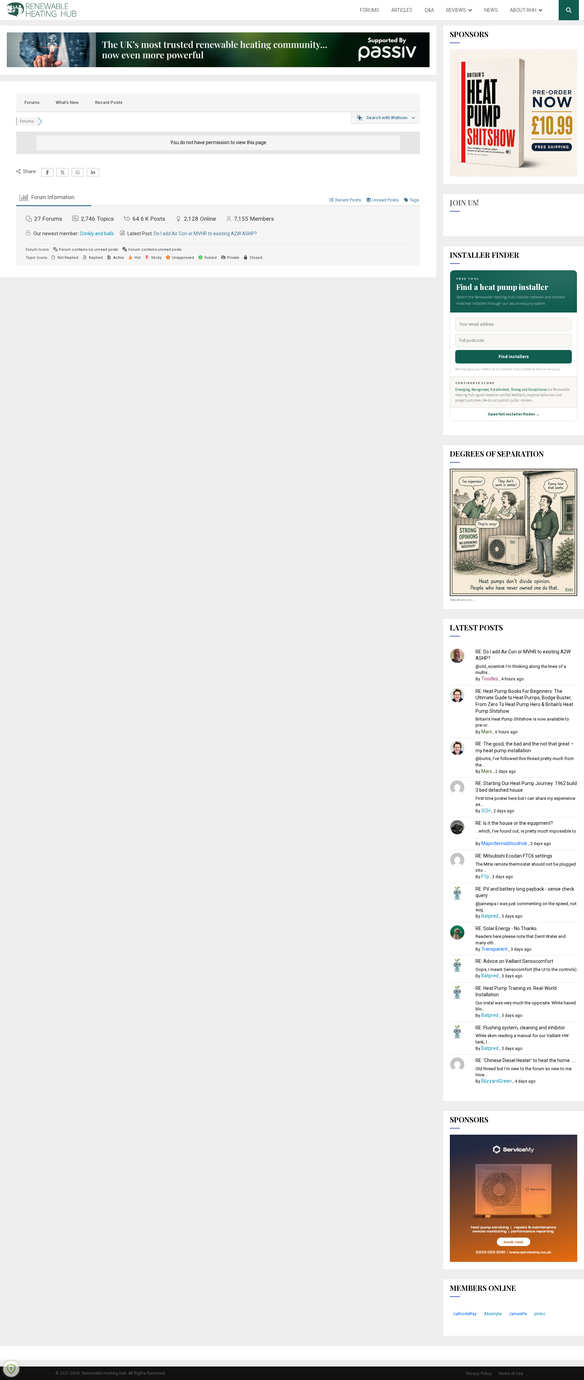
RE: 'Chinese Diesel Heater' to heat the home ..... (526, 1060)
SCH (485, 810)
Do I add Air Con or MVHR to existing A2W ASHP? (205, 233)
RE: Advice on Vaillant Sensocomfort (514, 961)
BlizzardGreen (496, 1081)
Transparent (494, 949)
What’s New (67, 102)
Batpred (489, 916)
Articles (401, 10)
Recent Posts (108, 102)
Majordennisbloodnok (504, 843)
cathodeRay (465, 1313)
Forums (369, 10)
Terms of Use (510, 1373)
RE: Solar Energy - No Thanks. (507, 928)
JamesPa (518, 1313)
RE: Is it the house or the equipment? (514, 823)
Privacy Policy (479, 1373)
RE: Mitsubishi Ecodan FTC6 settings (514, 856)
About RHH (523, 10)
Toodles (489, 678)
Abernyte (493, 1313)
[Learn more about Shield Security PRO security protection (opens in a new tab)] (11, 1369)
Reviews (456, 10)
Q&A (429, 10)
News (491, 10)
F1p (485, 876)
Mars (486, 731)
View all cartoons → (462, 599)
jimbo (539, 1313)
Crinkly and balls (97, 233)
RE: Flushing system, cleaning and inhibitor (520, 1027)
